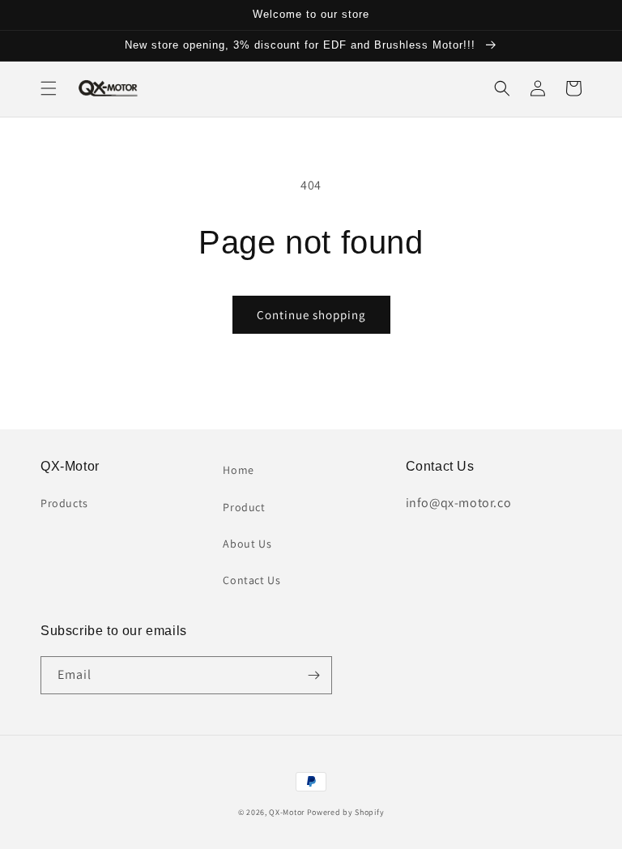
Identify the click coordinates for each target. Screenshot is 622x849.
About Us (247, 543)
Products (64, 503)
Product (244, 507)
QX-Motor (287, 812)
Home (238, 470)
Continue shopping (311, 314)
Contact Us (251, 580)
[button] (48, 88)
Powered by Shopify (346, 812)
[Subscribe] (313, 675)
